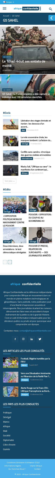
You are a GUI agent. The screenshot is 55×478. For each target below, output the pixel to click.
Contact (37, 469)
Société (6, 435)
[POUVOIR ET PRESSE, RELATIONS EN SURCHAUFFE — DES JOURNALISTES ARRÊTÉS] (40, 235)
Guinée (6, 449)
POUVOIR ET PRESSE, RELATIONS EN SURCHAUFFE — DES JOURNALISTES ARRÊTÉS (40, 250)
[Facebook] (15, 339)
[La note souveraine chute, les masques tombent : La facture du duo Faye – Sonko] (10, 141)
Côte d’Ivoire (9, 444)
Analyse (25, 379)
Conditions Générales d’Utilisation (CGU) (23, 462)
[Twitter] (40, 339)
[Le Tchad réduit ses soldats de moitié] (27, 50)
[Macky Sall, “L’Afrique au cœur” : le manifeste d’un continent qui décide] (10, 170)
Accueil (6, 16)
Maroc (24, 365)
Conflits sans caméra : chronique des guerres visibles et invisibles (36, 153)
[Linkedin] (32, 339)
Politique (7, 412)
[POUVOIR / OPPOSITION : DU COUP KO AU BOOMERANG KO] (40, 204)
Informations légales (12, 465)
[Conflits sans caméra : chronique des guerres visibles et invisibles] (10, 155)
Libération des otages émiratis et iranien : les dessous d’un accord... (36, 123)
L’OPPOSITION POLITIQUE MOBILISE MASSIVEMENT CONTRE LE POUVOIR (13, 220)
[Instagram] (23, 339)
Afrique (25, 173)
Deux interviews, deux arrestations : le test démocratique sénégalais (14, 249)
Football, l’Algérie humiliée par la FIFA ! (35, 360)
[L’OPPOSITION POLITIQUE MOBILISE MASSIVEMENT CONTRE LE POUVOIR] (14, 204)
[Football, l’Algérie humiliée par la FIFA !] (10, 362)
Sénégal (25, 143)
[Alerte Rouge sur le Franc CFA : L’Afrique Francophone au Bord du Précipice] (10, 391)
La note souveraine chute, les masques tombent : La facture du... (36, 139)
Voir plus (8, 181)
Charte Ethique (36, 465)
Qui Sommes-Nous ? (16, 469)
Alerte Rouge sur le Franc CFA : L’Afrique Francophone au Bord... (35, 389)
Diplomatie (8, 440)
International (27, 158)
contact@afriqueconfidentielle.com (35, 330)
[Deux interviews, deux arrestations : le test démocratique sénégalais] (14, 235)
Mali (23, 130)
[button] (50, 9)
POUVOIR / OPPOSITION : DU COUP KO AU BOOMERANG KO (40, 217)
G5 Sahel (7, 56)
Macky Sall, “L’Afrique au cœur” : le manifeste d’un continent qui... (36, 168)
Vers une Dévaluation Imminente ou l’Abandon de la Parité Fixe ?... (36, 375)
